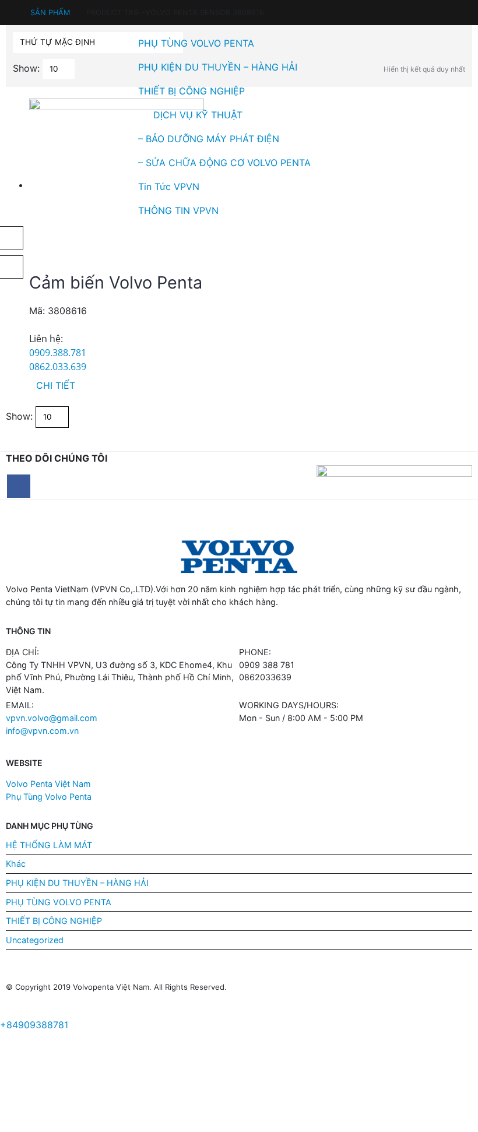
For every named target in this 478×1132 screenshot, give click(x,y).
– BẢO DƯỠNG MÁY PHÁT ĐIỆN (208, 139)
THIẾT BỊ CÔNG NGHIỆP (191, 91)
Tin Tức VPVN (168, 186)
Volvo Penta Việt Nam (48, 784)
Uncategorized (35, 940)
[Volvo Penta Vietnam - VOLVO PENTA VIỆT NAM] (38, 134)
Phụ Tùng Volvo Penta (49, 796)
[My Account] (11, 7)
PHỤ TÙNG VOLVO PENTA (196, 43)
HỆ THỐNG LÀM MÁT (49, 845)
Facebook (18, 486)
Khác (16, 864)
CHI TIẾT (55, 385)
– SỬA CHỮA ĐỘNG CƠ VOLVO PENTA (224, 162)
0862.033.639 (57, 366)
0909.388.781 (57, 352)
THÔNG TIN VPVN (178, 210)
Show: (19, 416)
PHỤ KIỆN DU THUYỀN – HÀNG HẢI (217, 67)
